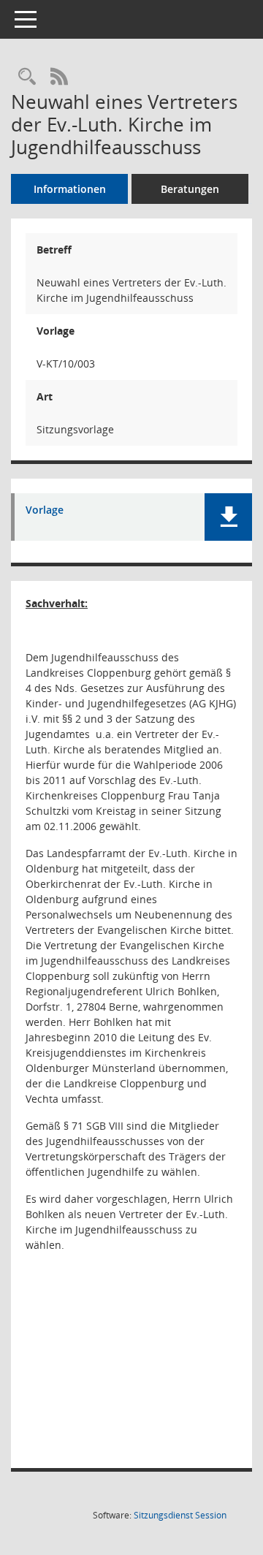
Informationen (70, 189)
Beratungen (190, 189)
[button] (228, 517)
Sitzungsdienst (180, 1515)
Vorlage (45, 510)
